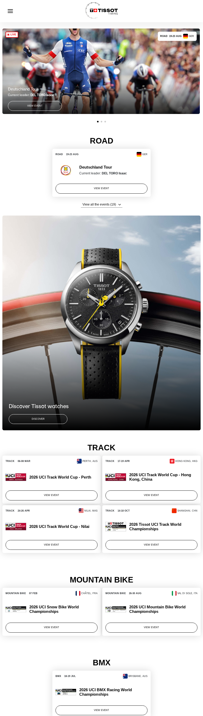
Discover (38, 419)
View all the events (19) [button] (99, 204)
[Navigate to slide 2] (101, 121)
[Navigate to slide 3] (105, 121)
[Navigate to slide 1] (98, 121)
